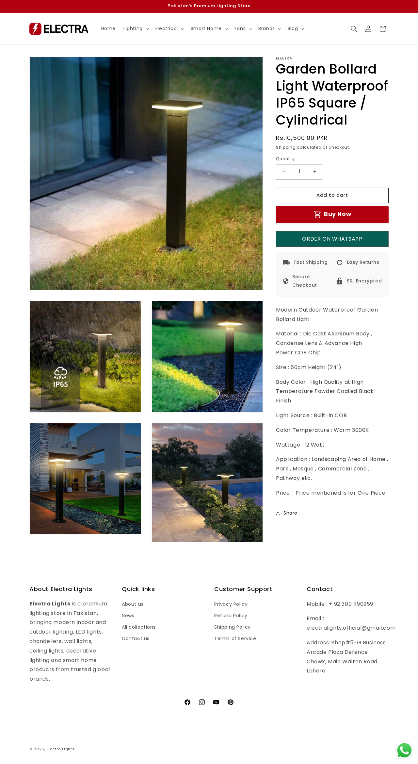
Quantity (285, 159)
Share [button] (290, 513)
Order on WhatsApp (332, 239)
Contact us (136, 638)
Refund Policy (231, 615)
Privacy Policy (231, 604)
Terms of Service (235, 638)
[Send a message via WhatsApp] (404, 750)
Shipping (286, 147)
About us (133, 604)
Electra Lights (61, 749)
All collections (139, 627)
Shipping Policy (232, 627)
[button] (136, 28)
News (128, 615)
